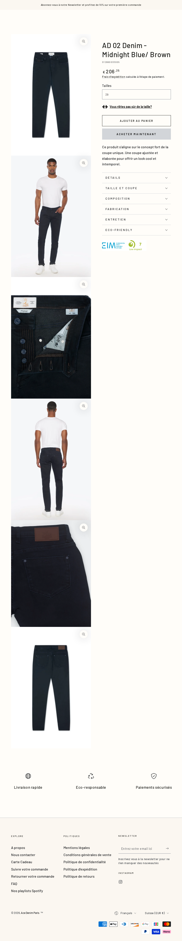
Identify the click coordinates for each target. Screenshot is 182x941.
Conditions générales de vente (87, 855)
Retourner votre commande (32, 876)
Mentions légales (76, 847)
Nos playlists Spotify (27, 891)
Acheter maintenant (136, 134)
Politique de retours (79, 876)
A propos (18, 847)
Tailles (107, 86)
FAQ (14, 883)
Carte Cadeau (21, 862)
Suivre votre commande (29, 869)
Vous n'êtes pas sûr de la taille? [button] (131, 106)
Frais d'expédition (113, 76)
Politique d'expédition (80, 869)
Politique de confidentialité (84, 862)
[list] (91, 783)
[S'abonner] (168, 848)
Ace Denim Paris (30, 912)
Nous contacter (23, 855)
